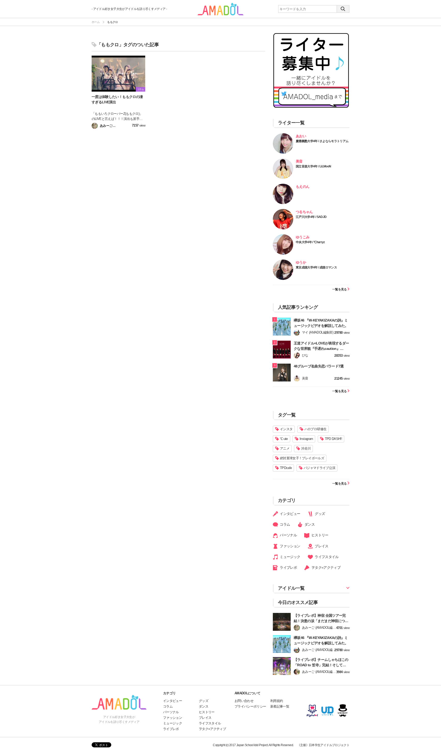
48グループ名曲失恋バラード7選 (319, 366)
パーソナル (288, 535)
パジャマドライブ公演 (319, 468)
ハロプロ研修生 (315, 429)
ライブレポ (288, 567)
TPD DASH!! (333, 439)
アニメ (284, 448)
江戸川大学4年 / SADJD (311, 217)
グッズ (319, 514)
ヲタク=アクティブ (325, 567)
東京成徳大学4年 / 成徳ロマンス (316, 267)
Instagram (306, 439)
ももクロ (112, 21)
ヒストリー (319, 535)
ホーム (96, 21)
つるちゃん (304, 212)
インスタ (286, 429)
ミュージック (289, 557)
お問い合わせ (244, 701)
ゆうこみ (302, 237)
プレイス (321, 546)
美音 (299, 161)
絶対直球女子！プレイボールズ (302, 458)
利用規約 (276, 701)
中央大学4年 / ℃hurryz (310, 242)
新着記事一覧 (279, 706)
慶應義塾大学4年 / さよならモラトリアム (322, 141)
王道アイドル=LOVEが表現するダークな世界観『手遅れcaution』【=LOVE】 (321, 348)
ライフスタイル (326, 557)
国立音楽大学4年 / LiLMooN (313, 166)
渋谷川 (306, 448)
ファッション (289, 546)
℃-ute (284, 439)
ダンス (309, 524)
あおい (301, 136)
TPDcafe (286, 468)
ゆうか (301, 262)
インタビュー (289, 514)
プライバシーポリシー (250, 706)
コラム (284, 524)
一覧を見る (339, 289)
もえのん (302, 186)
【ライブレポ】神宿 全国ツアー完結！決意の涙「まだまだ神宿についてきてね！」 (321, 620)
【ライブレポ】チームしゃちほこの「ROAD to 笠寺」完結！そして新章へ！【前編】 (321, 665)
